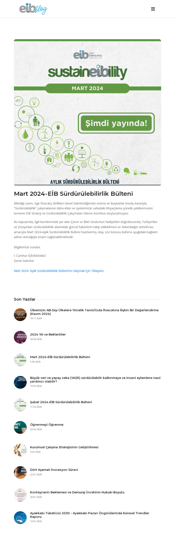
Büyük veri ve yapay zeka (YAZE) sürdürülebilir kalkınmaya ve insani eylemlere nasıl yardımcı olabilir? (95, 379)
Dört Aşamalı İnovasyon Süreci (54, 470)
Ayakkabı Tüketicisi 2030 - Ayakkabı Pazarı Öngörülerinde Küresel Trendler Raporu (89, 515)
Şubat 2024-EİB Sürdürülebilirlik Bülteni (61, 402)
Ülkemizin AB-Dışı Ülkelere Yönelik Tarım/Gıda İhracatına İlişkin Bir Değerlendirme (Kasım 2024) (94, 312)
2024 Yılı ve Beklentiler (48, 334)
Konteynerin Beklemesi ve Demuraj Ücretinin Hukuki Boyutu (77, 492)
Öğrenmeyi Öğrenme (46, 425)
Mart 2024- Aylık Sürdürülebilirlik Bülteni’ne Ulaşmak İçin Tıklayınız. (59, 271)
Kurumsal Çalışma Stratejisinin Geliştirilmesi (64, 447)
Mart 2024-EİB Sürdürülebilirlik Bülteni (60, 357)
